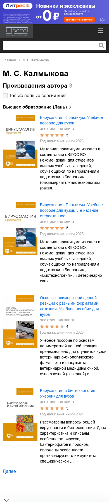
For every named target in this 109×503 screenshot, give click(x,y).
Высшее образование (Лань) (35, 107)
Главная (9, 60)
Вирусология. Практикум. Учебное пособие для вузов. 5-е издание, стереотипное (71, 210)
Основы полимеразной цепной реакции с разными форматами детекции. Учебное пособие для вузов (69, 306)
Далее (9, 471)
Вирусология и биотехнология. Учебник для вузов (68, 393)
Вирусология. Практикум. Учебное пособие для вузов (71, 120)
